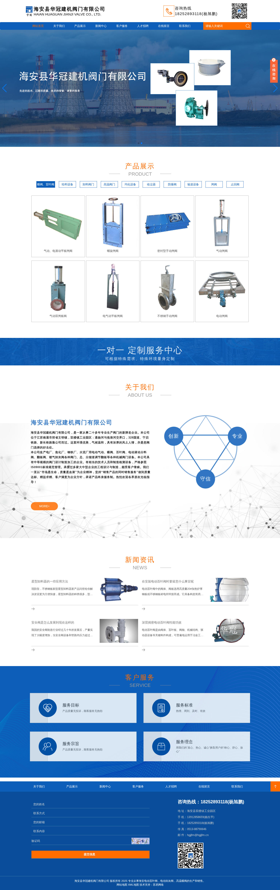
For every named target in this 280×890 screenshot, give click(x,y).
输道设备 (193, 184)
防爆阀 (172, 184)
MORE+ (45, 506)
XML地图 (133, 884)
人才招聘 (143, 25)
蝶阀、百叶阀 (45, 184)
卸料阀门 (88, 184)
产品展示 (80, 25)
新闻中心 (101, 25)
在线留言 (164, 25)
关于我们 (59, 25)
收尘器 (151, 184)
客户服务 (122, 25)
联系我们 (184, 25)
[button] (4, 88)
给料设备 (67, 184)
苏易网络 (158, 884)
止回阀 (235, 184)
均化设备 (130, 184)
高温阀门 (109, 184)
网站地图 (122, 884)
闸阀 (214, 184)
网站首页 (38, 25)
